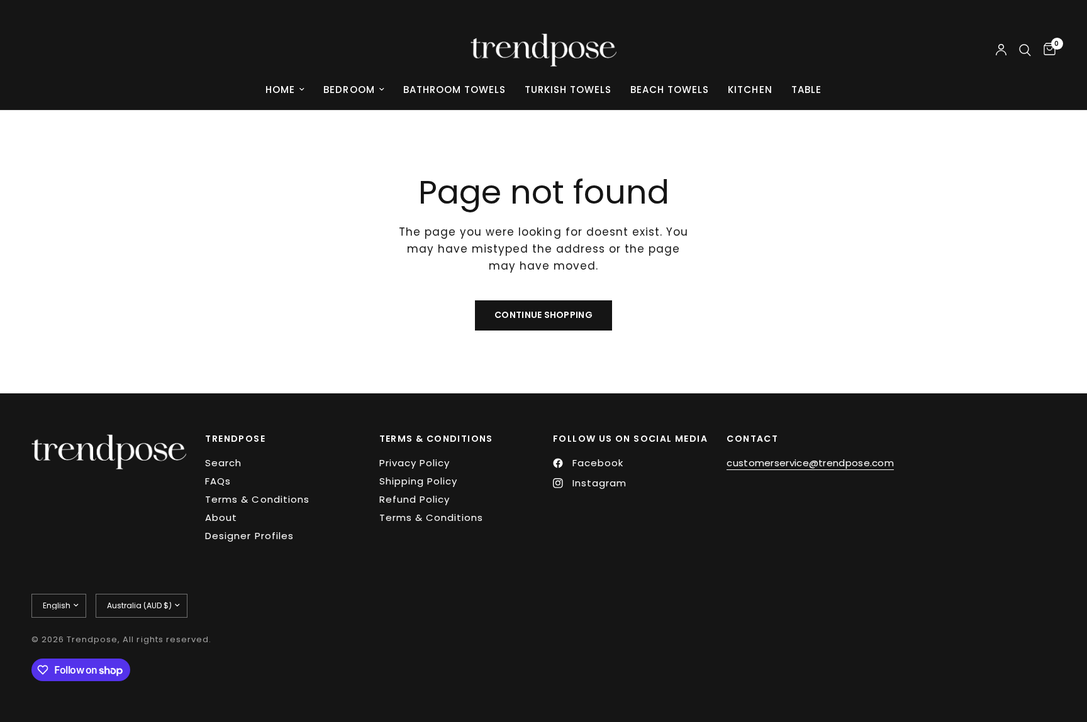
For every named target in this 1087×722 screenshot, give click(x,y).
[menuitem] (285, 90)
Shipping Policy (418, 481)
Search (223, 462)
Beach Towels (669, 89)
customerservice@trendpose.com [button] (810, 462)
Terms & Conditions (257, 499)
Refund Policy (414, 499)
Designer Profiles (249, 535)
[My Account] (1001, 50)
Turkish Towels (568, 89)
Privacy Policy (414, 462)
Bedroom (348, 89)
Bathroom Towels (454, 89)
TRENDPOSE (235, 438)
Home (280, 89)
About (221, 517)
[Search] (1025, 50)
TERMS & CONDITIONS (436, 438)
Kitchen (750, 89)
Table (806, 89)
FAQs (218, 481)
